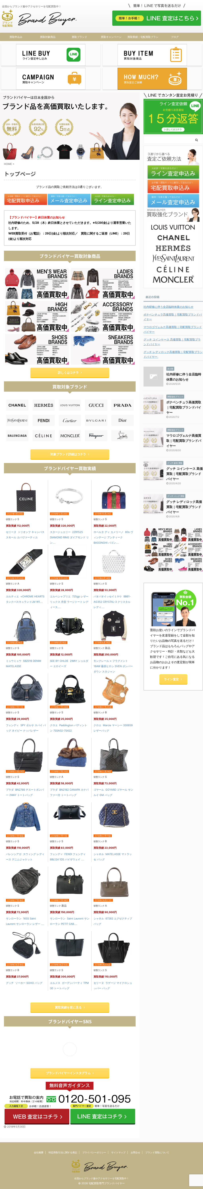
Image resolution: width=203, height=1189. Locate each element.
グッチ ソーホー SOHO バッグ (24, 982)
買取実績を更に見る (68, 1007)
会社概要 (38, 1152)
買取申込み (16, 36)
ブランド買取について (157, 1152)
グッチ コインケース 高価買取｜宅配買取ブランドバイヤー (172, 342)
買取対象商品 (48, 36)
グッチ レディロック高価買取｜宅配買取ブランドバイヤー (173, 354)
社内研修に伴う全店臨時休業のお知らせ (168, 306)
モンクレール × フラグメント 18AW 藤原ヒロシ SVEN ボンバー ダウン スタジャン (113, 666)
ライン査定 (171, 679)
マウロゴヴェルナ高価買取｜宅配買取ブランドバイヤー (173, 329)
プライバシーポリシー (94, 1152)
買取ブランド (79, 36)
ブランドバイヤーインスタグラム (68, 1073)
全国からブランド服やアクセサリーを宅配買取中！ (101, 1178)
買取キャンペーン (111, 36)
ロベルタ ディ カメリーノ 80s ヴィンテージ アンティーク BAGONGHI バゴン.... (113, 537)
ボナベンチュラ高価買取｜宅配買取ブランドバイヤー (173, 317)
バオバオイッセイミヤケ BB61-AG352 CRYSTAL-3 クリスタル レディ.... (112, 602)
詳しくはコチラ (68, 372)
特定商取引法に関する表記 (63, 1152)
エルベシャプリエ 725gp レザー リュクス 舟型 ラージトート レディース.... (69, 602)
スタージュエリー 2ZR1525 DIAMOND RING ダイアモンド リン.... (69, 537)
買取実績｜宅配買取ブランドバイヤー (142, 38)
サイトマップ (118, 1152)
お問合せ (135, 1152)
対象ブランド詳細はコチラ (68, 454)
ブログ (175, 36)
